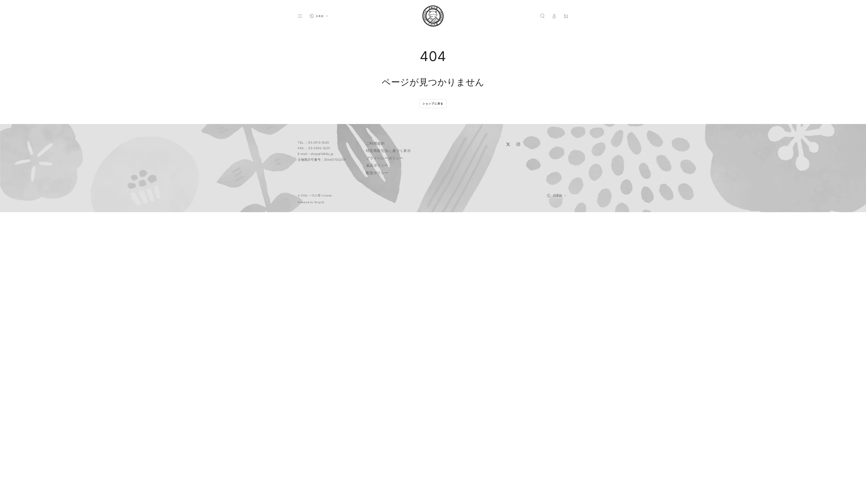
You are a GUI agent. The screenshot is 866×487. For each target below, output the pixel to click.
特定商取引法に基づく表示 (388, 150)
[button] (542, 16)
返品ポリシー (377, 165)
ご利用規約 (375, 143)
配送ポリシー (377, 172)
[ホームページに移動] (433, 16)
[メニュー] (300, 16)
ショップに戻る (433, 103)
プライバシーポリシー (384, 158)
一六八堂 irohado (321, 195)
